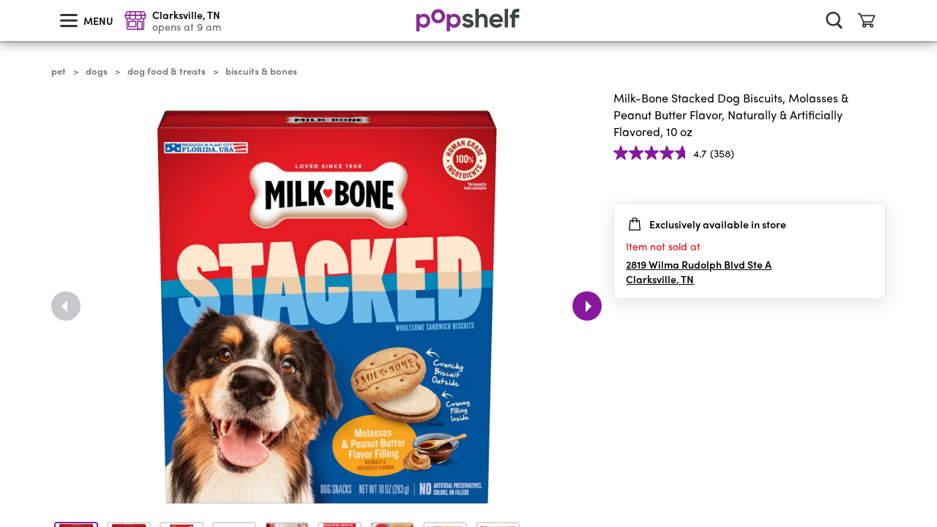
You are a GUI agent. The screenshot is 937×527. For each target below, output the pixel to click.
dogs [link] (97, 71)
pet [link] (58, 71)
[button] (874, 182)
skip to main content (6, 0)
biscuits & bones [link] (261, 71)
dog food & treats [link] (166, 71)
